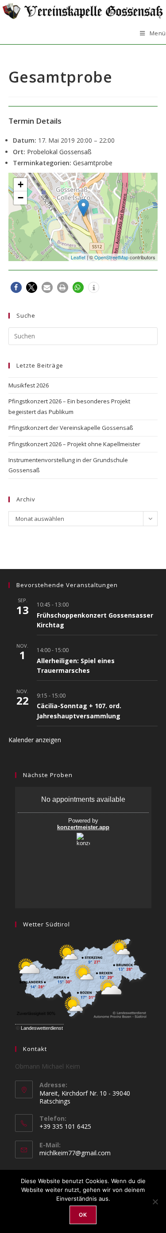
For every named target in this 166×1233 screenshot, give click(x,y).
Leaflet (78, 257)
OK (83, 1214)
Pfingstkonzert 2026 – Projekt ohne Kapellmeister (74, 444)
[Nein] (155, 1201)
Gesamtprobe (92, 163)
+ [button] (20, 184)
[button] (16, 287)
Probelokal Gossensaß (59, 152)
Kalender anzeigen (34, 740)
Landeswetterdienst (42, 1028)
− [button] (20, 197)
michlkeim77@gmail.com (75, 1153)
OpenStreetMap (111, 257)
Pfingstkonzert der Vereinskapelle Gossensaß (70, 428)
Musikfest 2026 (28, 385)
